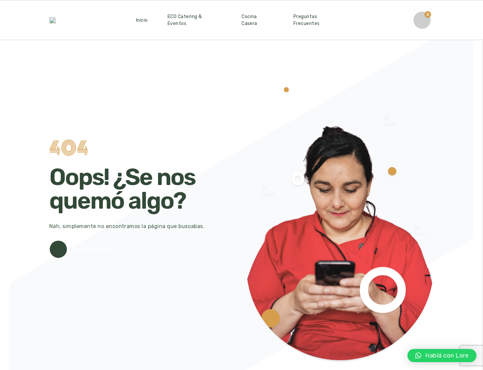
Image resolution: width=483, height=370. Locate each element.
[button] (441, 355)
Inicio (142, 20)
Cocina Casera (249, 20)
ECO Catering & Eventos (185, 20)
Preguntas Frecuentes (306, 20)
